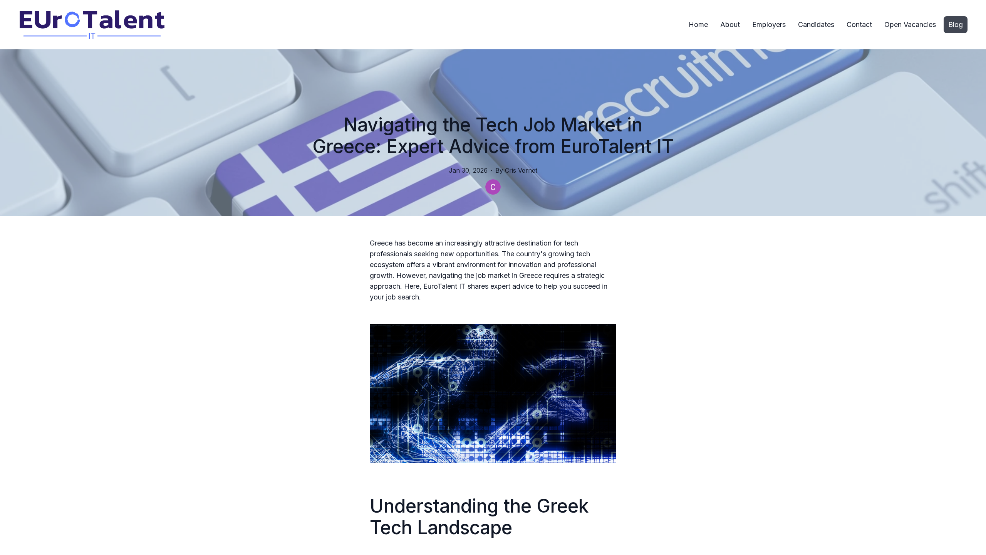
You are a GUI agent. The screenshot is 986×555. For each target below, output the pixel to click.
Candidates (816, 24)
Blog (955, 24)
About (730, 24)
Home (698, 24)
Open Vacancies (910, 24)
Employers (769, 24)
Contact (859, 24)
